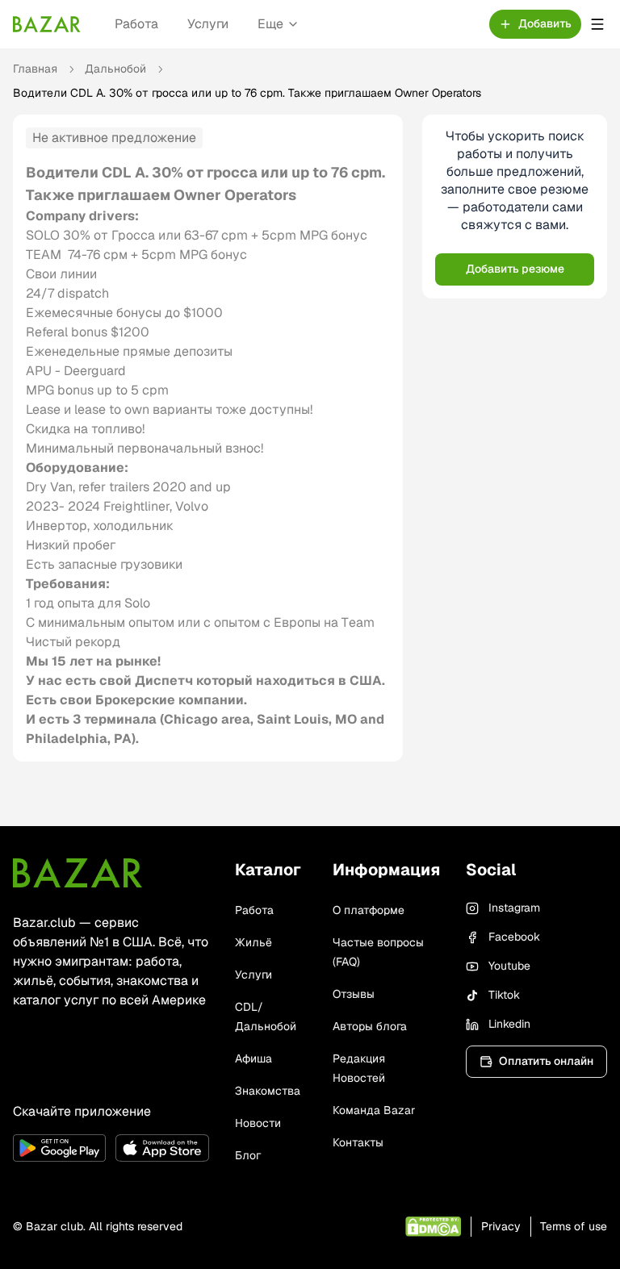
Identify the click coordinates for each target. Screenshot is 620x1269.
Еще (270, 23)
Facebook (514, 936)
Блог (248, 1155)
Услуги (207, 23)
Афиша (253, 1058)
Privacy (501, 1226)
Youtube (509, 965)
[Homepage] (47, 24)
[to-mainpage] (77, 872)
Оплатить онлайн (546, 1061)
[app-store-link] (161, 1148)
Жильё (253, 942)
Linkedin (509, 1023)
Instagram (514, 907)
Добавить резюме (515, 268)
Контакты (358, 1142)
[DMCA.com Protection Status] (433, 1227)
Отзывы (354, 994)
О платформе (368, 910)
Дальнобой (115, 68)
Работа (136, 23)
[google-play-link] (59, 1148)
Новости (258, 1123)
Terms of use (573, 1226)
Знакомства (267, 1090)
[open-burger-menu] (597, 24)
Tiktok (504, 994)
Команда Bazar (374, 1110)
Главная (35, 68)
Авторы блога (370, 1026)
